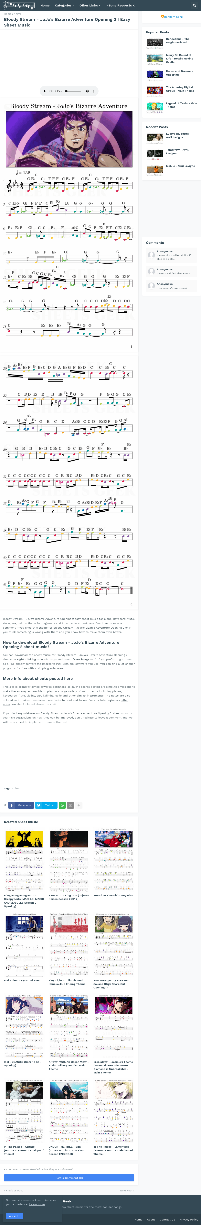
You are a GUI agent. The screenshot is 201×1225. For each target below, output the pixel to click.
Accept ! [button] (14, 1216)
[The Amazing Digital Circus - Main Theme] (155, 91)
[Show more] (78, 805)
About (151, 1219)
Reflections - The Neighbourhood (177, 40)
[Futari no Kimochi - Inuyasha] (113, 859)
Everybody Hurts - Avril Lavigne (178, 135)
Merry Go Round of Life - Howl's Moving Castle (179, 58)
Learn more (37, 1204)
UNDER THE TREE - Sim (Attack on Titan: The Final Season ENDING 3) (66, 1150)
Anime (18, 14)
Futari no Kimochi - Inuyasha (113, 895)
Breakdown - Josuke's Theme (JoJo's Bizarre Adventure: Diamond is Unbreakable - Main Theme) (113, 1067)
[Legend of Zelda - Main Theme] (155, 107)
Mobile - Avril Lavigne (180, 165)
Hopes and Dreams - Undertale (179, 72)
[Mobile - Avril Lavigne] (155, 170)
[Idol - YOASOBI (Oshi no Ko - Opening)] (24, 1025)
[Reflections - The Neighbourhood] (155, 43)
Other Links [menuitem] (88, 5)
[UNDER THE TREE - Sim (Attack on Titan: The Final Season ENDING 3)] (69, 1110)
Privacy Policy (189, 1219)
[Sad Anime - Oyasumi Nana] (24, 944)
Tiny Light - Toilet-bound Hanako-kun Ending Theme (67, 982)
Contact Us (167, 1219)
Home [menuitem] (44, 5)
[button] (194, 5)
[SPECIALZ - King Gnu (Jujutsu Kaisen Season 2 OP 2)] (69, 859)
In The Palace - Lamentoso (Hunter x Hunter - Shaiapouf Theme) (113, 1150)
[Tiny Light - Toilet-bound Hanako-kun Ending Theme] (69, 944)
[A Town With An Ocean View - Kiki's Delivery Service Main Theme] (69, 1025)
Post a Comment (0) (69, 1177)
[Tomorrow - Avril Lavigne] (155, 154)
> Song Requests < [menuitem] (120, 5)
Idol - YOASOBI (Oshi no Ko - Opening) (22, 1063)
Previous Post (14, 1190)
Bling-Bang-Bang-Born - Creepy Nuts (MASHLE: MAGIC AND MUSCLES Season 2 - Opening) (24, 901)
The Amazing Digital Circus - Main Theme (180, 89)
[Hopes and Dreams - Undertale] (155, 75)
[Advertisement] (69, 57)
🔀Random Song (172, 16)
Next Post (126, 1190)
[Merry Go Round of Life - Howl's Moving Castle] (155, 59)
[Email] (70, 805)
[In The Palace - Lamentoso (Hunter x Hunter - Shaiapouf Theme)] (113, 1110)
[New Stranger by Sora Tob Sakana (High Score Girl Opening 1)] (113, 944)
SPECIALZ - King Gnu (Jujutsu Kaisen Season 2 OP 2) (69, 897)
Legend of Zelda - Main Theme (181, 105)
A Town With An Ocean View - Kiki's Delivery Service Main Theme (69, 1065)
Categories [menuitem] (63, 5)
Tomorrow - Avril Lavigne (177, 151)
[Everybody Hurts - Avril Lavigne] (155, 138)
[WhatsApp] (62, 805)
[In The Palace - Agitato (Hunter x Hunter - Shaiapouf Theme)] (24, 1110)
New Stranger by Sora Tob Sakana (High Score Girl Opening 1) (111, 984)
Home (7, 14)
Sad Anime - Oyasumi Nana (22, 980)
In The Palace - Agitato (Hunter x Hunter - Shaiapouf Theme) (24, 1150)
